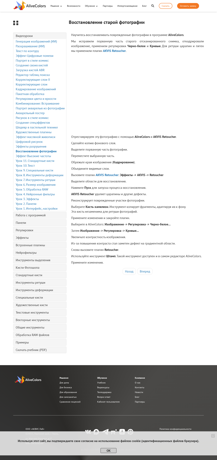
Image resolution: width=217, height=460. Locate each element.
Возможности (73, 5)
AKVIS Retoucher (114, 51)
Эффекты (22, 238)
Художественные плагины (33, 132)
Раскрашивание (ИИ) (30, 46)
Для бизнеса (66, 387)
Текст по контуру (27, 51)
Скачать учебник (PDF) (31, 350)
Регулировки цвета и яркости (36, 99)
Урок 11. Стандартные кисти (35, 161)
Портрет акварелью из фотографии (40, 108)
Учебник (101, 382)
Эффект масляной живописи (35, 137)
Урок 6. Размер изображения (36, 185)
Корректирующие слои (31, 84)
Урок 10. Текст (25, 165)
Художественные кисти (32, 305)
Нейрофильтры (26, 253)
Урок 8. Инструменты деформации (39, 175)
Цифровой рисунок (29, 142)
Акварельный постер (30, 113)
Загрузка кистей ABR (30, 70)
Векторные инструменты (33, 320)
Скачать (166, 5)
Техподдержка (104, 392)
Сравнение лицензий (70, 401)
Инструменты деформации (34, 290)
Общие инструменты (30, 327)
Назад (129, 271)
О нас (137, 382)
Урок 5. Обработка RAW (32, 189)
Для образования (68, 392)
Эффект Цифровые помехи (34, 56)
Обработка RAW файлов (32, 335)
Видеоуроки (24, 36)
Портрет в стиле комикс (32, 60)
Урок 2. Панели (26, 204)
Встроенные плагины (30, 245)
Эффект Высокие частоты (33, 156)
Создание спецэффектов (33, 122)
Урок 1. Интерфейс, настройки (37, 208)
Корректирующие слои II (33, 80)
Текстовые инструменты (32, 312)
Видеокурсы (103, 387)
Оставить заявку (188, 5)
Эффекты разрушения (31, 146)
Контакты (139, 387)
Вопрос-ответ (103, 397)
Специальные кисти (29, 297)
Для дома (64, 382)
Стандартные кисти (29, 275)
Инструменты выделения (33, 260)
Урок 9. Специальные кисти (34, 170)
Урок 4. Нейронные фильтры (35, 194)
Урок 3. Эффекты (27, 199)
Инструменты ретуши (30, 282)
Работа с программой (31, 215)
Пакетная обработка (30, 94)
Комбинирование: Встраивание (37, 103)
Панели (21, 223)
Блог (144, 5)
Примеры (22, 342)
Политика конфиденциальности (175, 429)
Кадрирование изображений (36, 89)
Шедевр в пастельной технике (37, 127)
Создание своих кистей (32, 65)
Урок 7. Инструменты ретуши (35, 180)
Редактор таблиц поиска (33, 75)
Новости (139, 392)
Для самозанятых (68, 397)
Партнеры (108, 5)
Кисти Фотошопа (27, 267)
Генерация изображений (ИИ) (36, 41)
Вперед (145, 271)
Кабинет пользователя (108, 401)
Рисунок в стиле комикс (32, 118)
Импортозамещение (127, 5)
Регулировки (24, 230)
